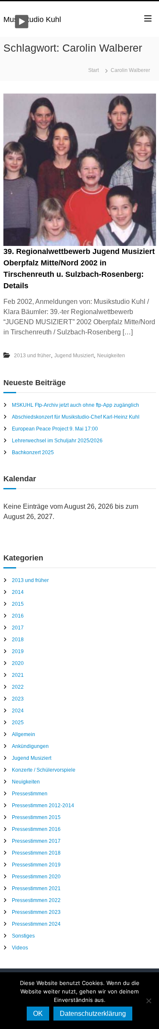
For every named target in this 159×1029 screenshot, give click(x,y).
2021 (18, 675)
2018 (18, 640)
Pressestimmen (29, 794)
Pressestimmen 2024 (36, 924)
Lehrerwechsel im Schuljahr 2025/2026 (57, 441)
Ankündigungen (30, 746)
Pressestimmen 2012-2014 (43, 805)
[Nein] (148, 1000)
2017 (18, 628)
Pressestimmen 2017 (36, 841)
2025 (18, 723)
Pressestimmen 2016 (36, 829)
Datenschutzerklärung (93, 1013)
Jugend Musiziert (74, 356)
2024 (18, 711)
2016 (18, 616)
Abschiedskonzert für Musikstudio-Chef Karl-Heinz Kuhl (75, 417)
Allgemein (23, 734)
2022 (18, 687)
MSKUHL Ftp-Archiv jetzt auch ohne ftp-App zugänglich (75, 405)
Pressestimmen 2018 (36, 853)
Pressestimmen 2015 (36, 817)
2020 (18, 663)
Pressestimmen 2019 (36, 865)
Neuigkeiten (111, 356)
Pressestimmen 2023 (36, 912)
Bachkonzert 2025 (33, 452)
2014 (18, 592)
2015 (18, 604)
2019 (18, 651)
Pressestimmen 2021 (36, 888)
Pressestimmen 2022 (36, 900)
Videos (20, 948)
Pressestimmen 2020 (36, 877)
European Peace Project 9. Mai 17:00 (55, 429)
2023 (18, 699)
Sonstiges (23, 936)
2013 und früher (32, 356)
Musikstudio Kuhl (32, 19)
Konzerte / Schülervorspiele (43, 770)
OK (38, 1013)
